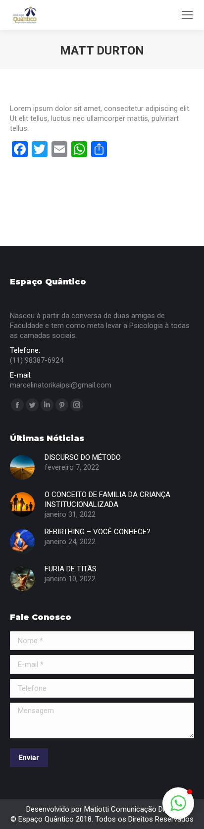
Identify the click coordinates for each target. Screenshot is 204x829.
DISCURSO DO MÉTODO (83, 457)
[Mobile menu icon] (187, 15)
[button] (178, 803)
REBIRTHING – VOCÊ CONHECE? (98, 531)
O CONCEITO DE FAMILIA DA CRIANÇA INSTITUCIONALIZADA (107, 499)
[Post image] (22, 467)
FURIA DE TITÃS (71, 568)
